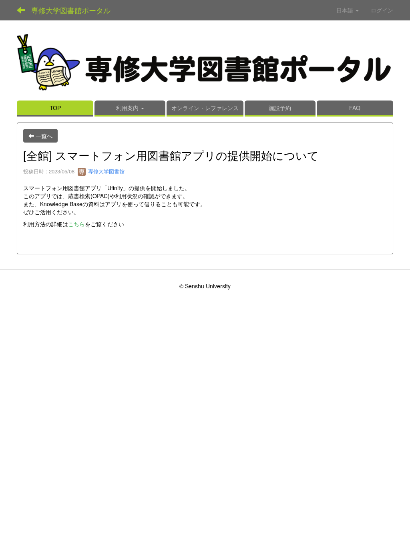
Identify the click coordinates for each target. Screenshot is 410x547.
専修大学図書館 (105, 171)
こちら (76, 224)
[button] (129, 109)
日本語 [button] (345, 10)
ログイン (382, 10)
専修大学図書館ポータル (71, 10)
